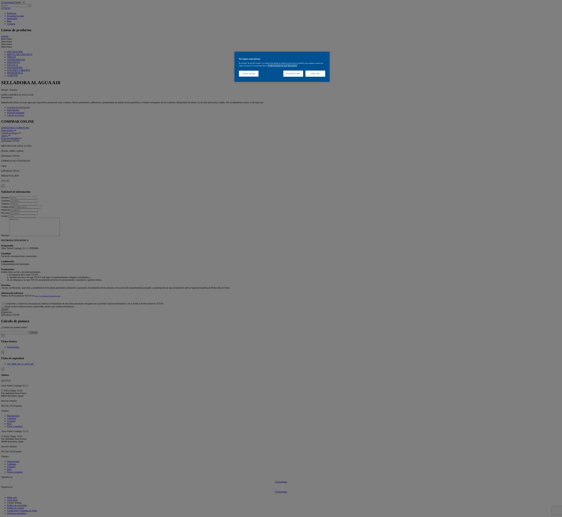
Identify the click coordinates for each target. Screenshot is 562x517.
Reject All (315, 73)
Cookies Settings (248, 73)
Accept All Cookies (293, 73)
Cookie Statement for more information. (282, 65)
